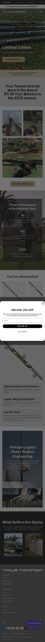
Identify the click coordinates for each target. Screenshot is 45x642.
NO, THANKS (22, 331)
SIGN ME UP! (22, 326)
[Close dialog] (42, 303)
